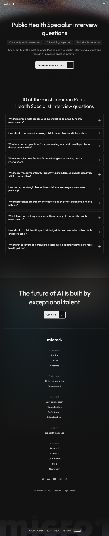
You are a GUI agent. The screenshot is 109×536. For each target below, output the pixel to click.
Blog (54, 463)
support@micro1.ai (54, 432)
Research (54, 448)
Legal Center (69, 490)
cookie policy (65, 530)
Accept (77, 531)
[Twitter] (43, 479)
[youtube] (54, 479)
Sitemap (57, 490)
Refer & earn (54, 412)
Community (54, 458)
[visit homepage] (9, 4)
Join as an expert (54, 401)
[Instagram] (60, 479)
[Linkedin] (48, 479)
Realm (54, 355)
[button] (103, 4)
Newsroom (54, 468)
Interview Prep (54, 417)
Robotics (54, 365)
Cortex (54, 360)
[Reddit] (66, 479)
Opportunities (54, 406)
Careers (54, 453)
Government (54, 386)
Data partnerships (54, 381)
